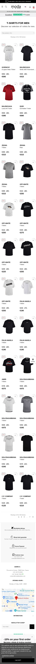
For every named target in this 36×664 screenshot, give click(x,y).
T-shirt (22, 498)
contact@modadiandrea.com (18, 558)
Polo (21, 147)
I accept (18, 660)
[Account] (30, 6)
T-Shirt (4, 147)
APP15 (27, 11)
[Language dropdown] (26, 6)
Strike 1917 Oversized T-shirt (27, 69)
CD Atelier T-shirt (25, 108)
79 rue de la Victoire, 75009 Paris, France (17, 570)
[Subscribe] (32, 626)
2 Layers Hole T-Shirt (8, 69)
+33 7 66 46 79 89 (18, 556)
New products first (18, 33)
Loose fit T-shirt (7, 108)
